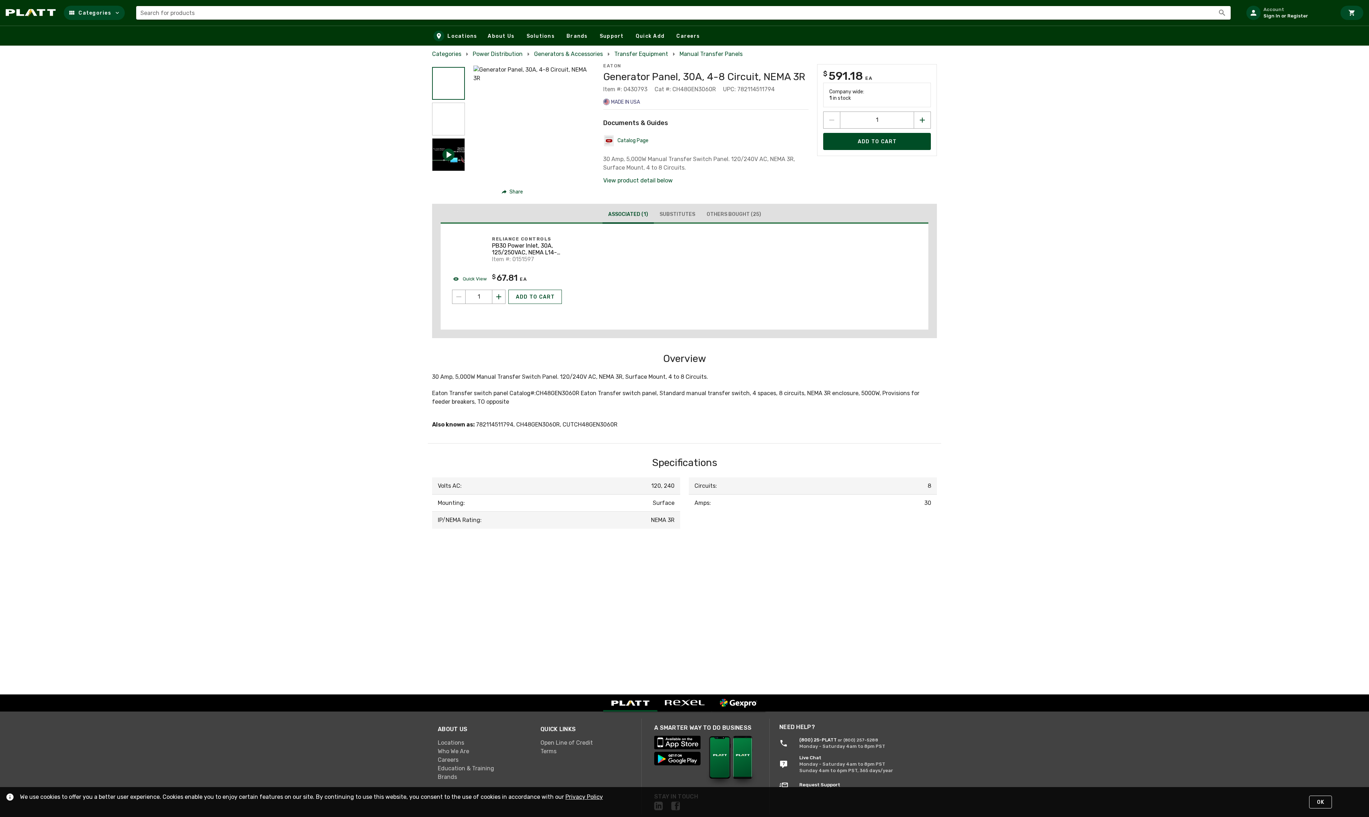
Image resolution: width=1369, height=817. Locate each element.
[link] (483, 743)
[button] (94, 13)
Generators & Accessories (568, 54)
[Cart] (1351, 13)
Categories (446, 54)
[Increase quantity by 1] (922, 120)
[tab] (628, 215)
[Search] (1222, 13)
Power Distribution (498, 54)
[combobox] (683, 13)
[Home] (32, 12)
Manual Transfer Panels (711, 54)
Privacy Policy (584, 796)
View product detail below (638, 180)
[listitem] (1288, 13)
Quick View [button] (474, 278)
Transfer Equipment (641, 54)
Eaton (612, 65)
